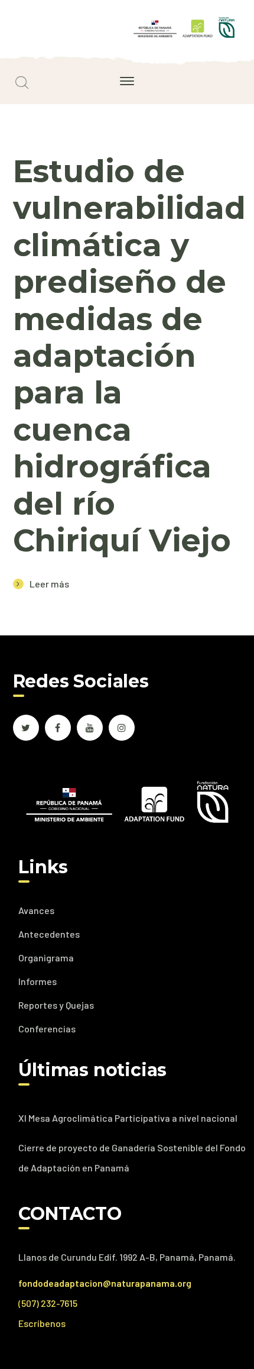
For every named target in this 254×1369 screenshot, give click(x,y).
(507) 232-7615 (47, 1303)
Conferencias (47, 1028)
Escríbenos (42, 1323)
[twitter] (26, 728)
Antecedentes (49, 933)
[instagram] (122, 728)
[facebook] (58, 728)
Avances (36, 910)
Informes (37, 981)
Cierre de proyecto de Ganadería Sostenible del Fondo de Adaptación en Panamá (132, 1157)
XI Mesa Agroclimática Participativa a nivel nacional (127, 1117)
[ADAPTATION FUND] (184, 25)
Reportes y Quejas (56, 1004)
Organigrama (46, 957)
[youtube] (90, 728)
